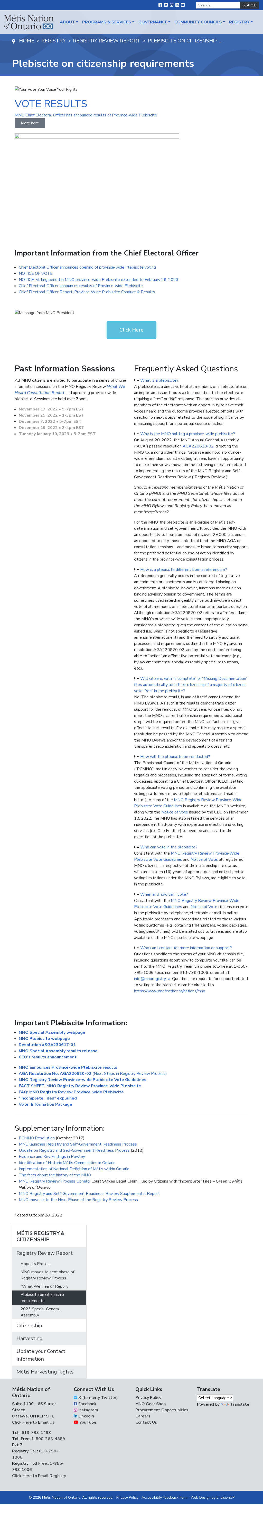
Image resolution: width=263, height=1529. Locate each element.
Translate (239, 1404)
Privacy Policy (148, 1397)
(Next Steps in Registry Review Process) (93, 1073)
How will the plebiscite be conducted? (175, 756)
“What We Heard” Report (44, 1286)
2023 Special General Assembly (40, 1312)
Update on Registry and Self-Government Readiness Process (74, 1150)
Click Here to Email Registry (39, 1476)
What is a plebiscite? (159, 380)
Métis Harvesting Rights (45, 1371)
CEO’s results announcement (48, 1057)
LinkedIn (85, 1416)
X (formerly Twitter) (97, 1397)
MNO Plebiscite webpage (44, 1038)
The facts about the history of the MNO (55, 1175)
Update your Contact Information (40, 1355)
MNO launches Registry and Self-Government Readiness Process (78, 1144)
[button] (191, 380)
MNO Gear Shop (150, 1404)
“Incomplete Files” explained (48, 1098)
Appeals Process (36, 1264)
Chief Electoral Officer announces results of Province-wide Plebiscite (81, 286)
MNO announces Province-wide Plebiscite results (68, 1067)
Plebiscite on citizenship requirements (42, 1298)
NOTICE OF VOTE (36, 273)
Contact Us (146, 1422)
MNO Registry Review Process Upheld (54, 1181)
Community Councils (198, 22)
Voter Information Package (45, 1104)
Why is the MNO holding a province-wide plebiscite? (187, 434)
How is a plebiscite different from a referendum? (183, 569)
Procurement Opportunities (161, 1410)
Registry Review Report (44, 1253)
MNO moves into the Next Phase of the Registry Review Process (78, 1200)
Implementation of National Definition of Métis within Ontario (74, 1169)
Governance (152, 22)
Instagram (87, 1410)
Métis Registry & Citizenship (40, 1236)
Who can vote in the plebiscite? (169, 847)
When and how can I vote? (164, 894)
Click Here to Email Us (33, 1422)
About (67, 22)
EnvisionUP (225, 1497)
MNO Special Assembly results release (58, 1051)
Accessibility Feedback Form (164, 1497)
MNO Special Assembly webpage (52, 1032)
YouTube (87, 1422)
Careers (142, 1416)
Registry (239, 22)
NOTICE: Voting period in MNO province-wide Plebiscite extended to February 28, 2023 (99, 279)
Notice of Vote (174, 812)
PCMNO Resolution (37, 1138)
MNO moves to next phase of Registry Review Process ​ (47, 1275)
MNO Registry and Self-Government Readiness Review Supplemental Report (89, 1193)
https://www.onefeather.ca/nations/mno (169, 991)
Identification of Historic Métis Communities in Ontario (67, 1163)
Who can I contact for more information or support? (186, 948)
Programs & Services (106, 22)
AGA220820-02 (198, 446)
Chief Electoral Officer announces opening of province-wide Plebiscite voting (87, 267)
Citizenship (29, 1325)
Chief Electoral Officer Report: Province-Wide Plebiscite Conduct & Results (87, 292)
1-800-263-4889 (48, 1439)
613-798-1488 (36, 1432)
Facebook (86, 1404)
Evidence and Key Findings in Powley (52, 1156)
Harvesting (29, 1338)
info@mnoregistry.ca (152, 979)
